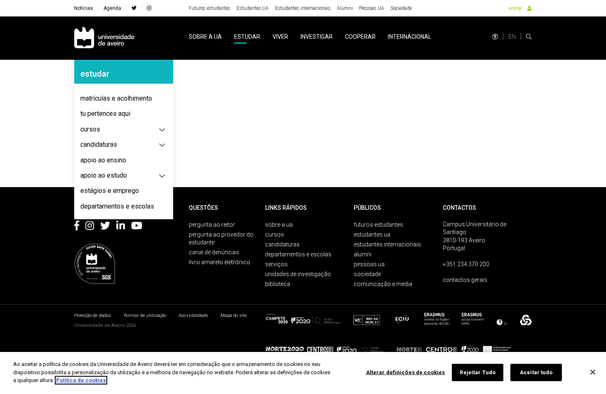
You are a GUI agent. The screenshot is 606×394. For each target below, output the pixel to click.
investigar (317, 36)
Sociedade (401, 8)
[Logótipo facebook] (76, 227)
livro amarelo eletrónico (219, 262)
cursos (90, 129)
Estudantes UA (253, 8)
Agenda (112, 8)
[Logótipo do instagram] (89, 227)
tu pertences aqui (105, 113)
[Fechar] (593, 372)
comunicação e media (383, 284)
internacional (409, 36)
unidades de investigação (298, 274)
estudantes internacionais (387, 244)
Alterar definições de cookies (405, 372)
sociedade (367, 274)
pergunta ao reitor (212, 224)
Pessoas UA (371, 8)
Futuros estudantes (209, 8)
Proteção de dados (92, 315)
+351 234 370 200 (466, 264)
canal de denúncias (214, 252)
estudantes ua (372, 234)
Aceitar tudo (536, 372)
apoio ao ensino (103, 160)
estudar (247, 36)
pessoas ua (369, 264)
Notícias (83, 8)
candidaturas (98, 144)
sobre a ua (205, 36)
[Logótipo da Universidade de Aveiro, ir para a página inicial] (104, 38)
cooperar (360, 36)
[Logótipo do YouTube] (136, 227)
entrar (515, 8)
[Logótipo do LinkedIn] (120, 227)
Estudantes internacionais (303, 8)
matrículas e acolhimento (116, 98)
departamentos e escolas (117, 206)
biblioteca (277, 284)
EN (512, 36)
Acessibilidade (193, 315)
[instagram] (149, 8)
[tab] (123, 98)
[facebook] (134, 8)
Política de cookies (81, 380)
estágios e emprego (109, 191)
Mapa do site (234, 315)
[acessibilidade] (495, 37)
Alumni (345, 8)
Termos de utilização (144, 315)
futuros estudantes (378, 224)
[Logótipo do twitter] (105, 227)
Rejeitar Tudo (478, 372)
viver (280, 36)
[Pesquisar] (529, 36)
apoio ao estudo (103, 175)
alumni (362, 254)
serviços (276, 264)
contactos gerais (465, 280)
